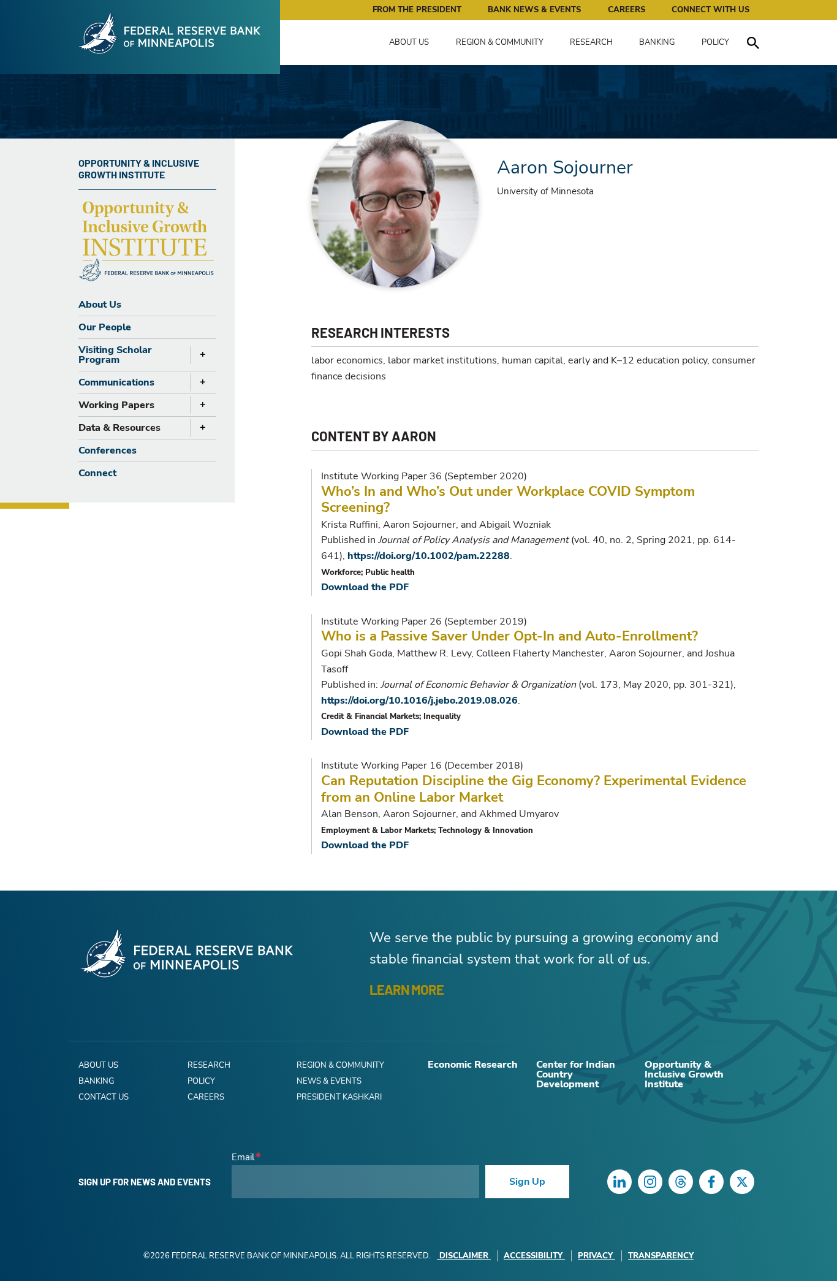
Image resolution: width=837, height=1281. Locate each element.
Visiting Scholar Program (115, 355)
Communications (116, 382)
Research (591, 42)
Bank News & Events (534, 9)
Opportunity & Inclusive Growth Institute (684, 1074)
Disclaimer (463, 1255)
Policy (715, 42)
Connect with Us (710, 9)
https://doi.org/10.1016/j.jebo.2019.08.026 (419, 700)
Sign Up (527, 1181)
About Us (409, 42)
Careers (626, 9)
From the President (417, 9)
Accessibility (533, 1255)
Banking (657, 42)
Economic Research (473, 1064)
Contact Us (103, 1097)
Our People (104, 327)
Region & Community (499, 42)
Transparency (661, 1255)
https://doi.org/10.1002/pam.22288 (428, 556)
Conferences (107, 450)
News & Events (329, 1081)
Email (243, 1157)
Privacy (595, 1255)
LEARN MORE (406, 989)
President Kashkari (339, 1097)
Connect (97, 473)
